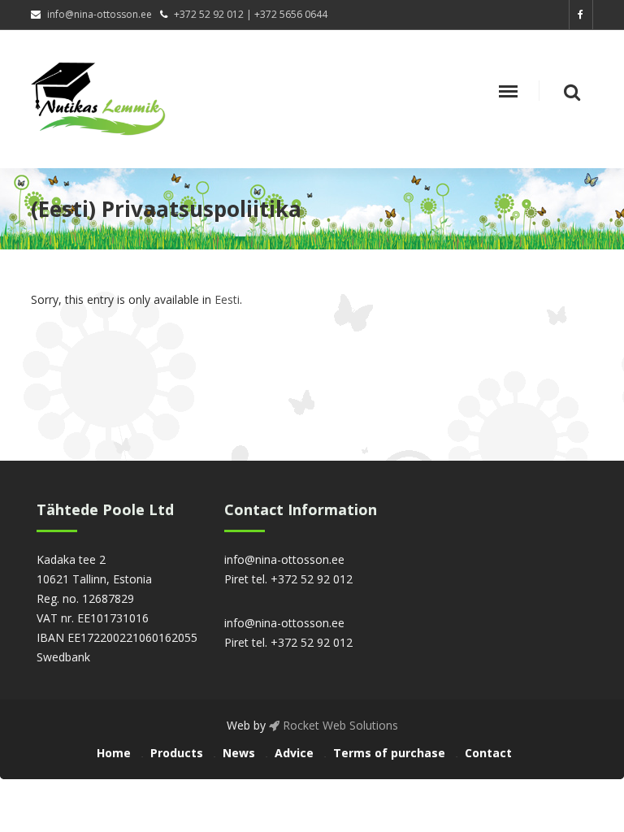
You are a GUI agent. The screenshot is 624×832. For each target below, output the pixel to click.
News (239, 752)
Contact (488, 752)
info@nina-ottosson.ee (99, 14)
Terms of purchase (389, 752)
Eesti (227, 299)
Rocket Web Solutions (339, 725)
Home (114, 752)
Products (176, 752)
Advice (294, 752)
